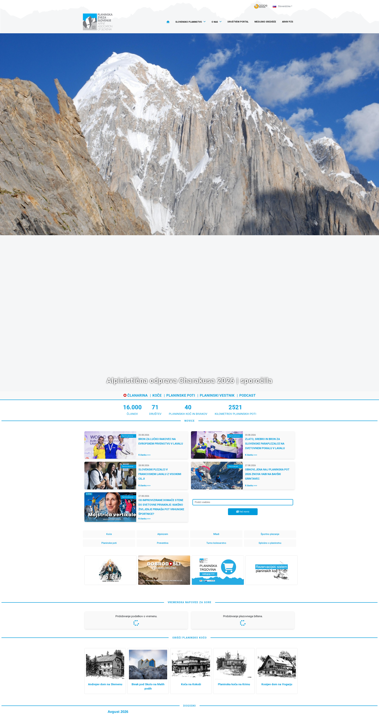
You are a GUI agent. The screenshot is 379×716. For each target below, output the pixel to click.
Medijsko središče (265, 22)
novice (189, 420)
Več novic (244, 511)
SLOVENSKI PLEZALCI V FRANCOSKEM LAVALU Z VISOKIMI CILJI (159, 474)
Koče (157, 395)
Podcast (247, 395)
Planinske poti (180, 395)
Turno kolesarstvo (216, 543)
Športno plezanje (270, 534)
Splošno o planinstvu (270, 543)
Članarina (137, 395)
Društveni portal (238, 22)
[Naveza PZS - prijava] (260, 6)
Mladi (216, 534)
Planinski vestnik (217, 395)
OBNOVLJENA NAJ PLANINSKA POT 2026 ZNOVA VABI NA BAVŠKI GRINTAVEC (267, 474)
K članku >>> (144, 455)
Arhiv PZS (287, 22)
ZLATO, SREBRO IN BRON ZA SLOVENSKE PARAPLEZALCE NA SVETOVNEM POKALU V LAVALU (265, 443)
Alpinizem (162, 534)
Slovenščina (283, 6)
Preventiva (162, 543)
